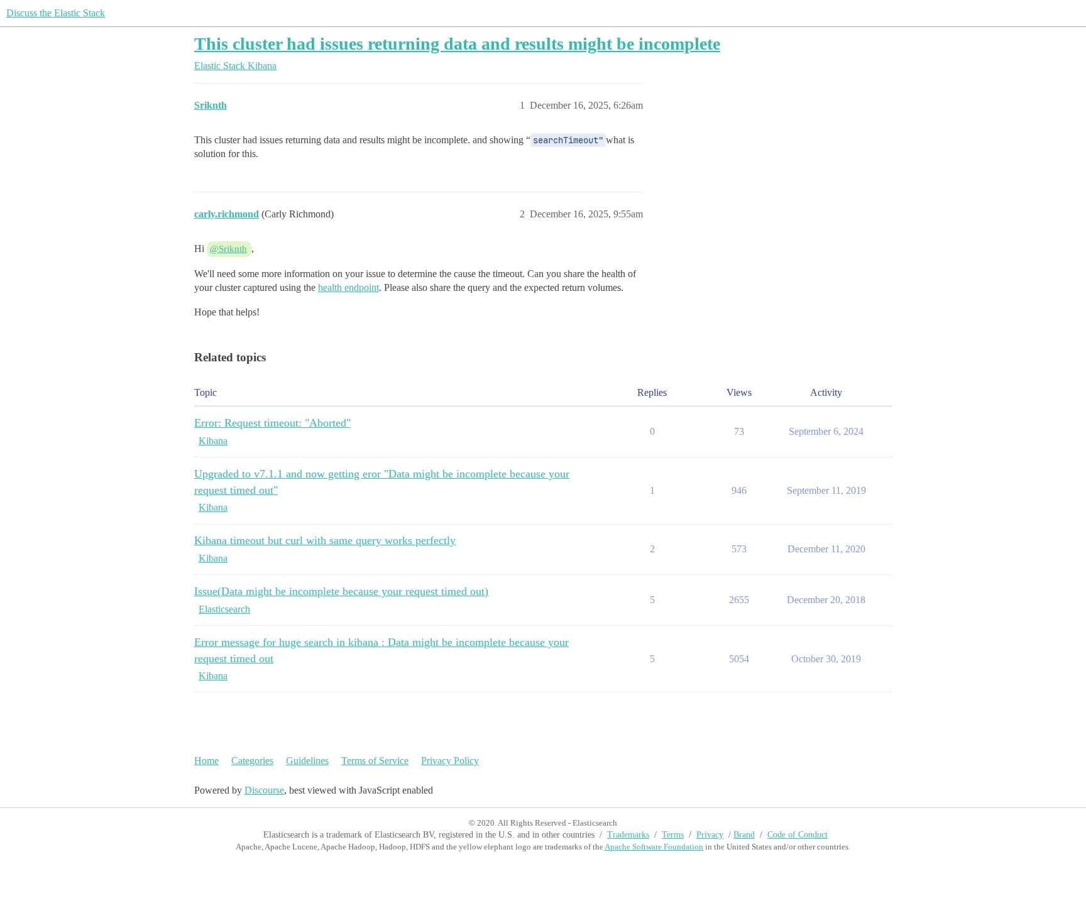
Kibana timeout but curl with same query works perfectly (325, 540)
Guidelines (307, 760)
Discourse (264, 790)
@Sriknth (228, 249)
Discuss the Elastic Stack (55, 13)
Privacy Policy (450, 760)
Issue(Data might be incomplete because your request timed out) (341, 591)
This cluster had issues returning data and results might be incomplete (457, 43)
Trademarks (628, 834)
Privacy (709, 834)
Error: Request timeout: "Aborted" (272, 423)
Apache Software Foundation (654, 846)
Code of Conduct (797, 834)
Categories (252, 760)
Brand (744, 834)
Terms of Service (375, 760)
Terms (673, 834)
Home (206, 760)
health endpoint (348, 287)
